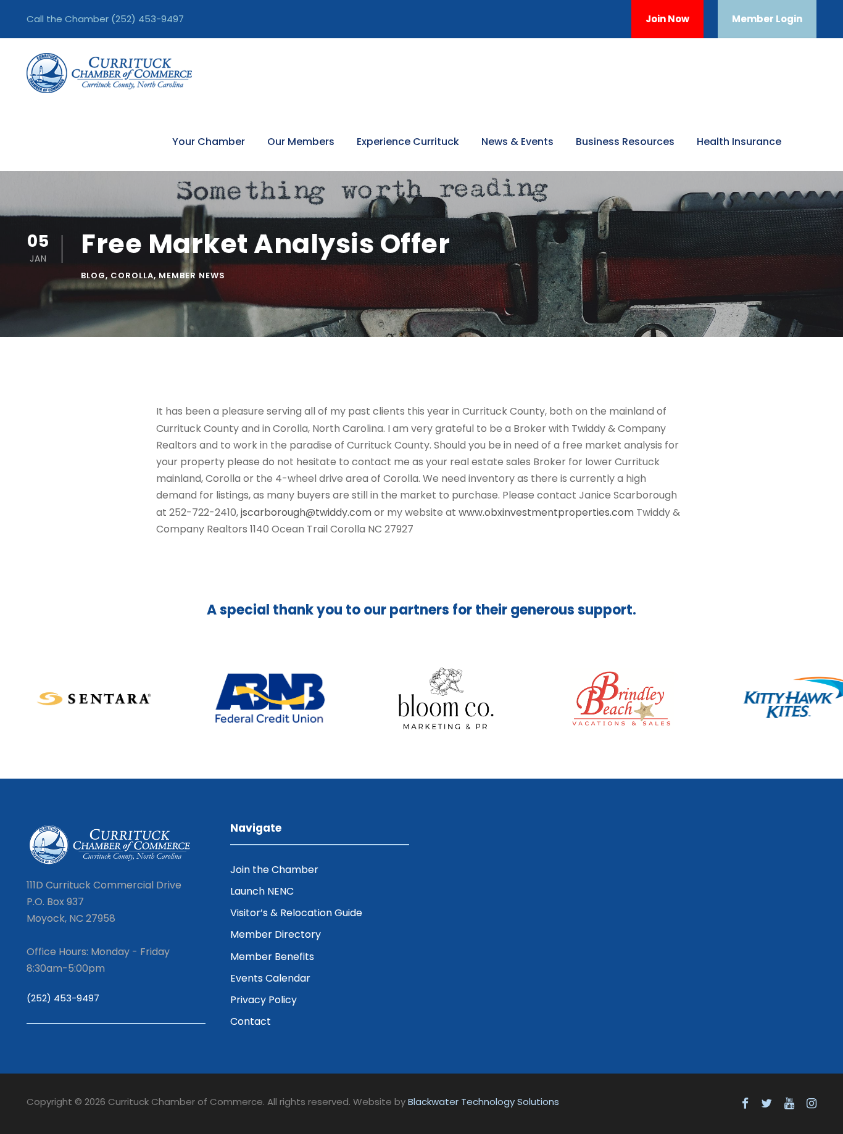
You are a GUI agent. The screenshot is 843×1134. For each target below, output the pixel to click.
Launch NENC (262, 891)
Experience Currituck (408, 142)
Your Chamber (208, 142)
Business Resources (625, 142)
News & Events (517, 142)
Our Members (300, 142)
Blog (93, 275)
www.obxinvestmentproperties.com (546, 512)
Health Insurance (739, 142)
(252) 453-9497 (147, 18)
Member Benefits (272, 957)
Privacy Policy (263, 1000)
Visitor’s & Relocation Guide (296, 913)
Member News (192, 275)
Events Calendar (270, 978)
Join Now (667, 18)
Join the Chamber (274, 870)
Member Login (767, 18)
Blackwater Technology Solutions (483, 1101)
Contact (250, 1021)
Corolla (132, 275)
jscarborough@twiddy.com (306, 512)
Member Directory (275, 934)
